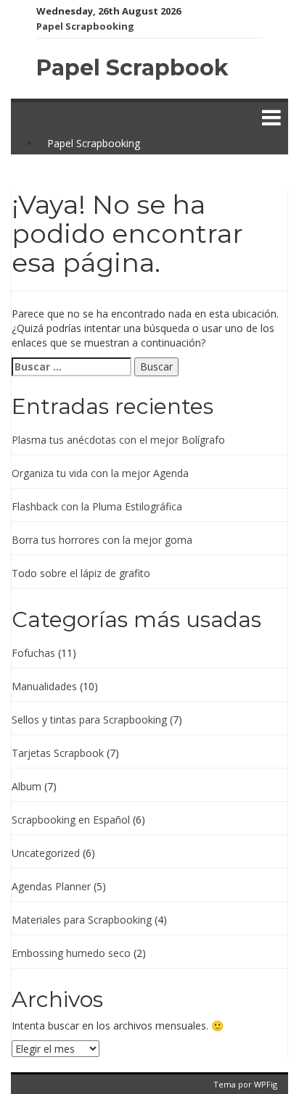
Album (26, 786)
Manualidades (44, 686)
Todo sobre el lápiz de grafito (81, 573)
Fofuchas (33, 653)
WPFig (265, 1084)
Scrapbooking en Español (71, 819)
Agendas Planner (51, 886)
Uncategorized (46, 853)
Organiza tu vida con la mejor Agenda (100, 473)
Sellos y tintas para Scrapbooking (89, 719)
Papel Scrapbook (132, 67)
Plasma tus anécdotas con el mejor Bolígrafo (118, 440)
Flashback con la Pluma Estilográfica (97, 506)
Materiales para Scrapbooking (82, 920)
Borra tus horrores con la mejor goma (102, 540)
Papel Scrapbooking (85, 26)
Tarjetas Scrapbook (58, 753)
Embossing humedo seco (71, 953)
